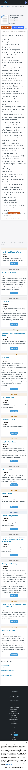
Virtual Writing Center (14, 713)
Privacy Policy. (8, 764)
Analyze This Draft (18, 27)
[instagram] (17, 697)
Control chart (4, 673)
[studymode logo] (9, 2)
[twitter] (14, 697)
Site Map (14, 739)
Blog (14, 737)
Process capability (5, 665)
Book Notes (14, 717)
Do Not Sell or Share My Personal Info (14, 767)
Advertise (13, 732)
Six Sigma (3, 668)
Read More (14, 263)
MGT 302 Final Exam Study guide (17, 17)
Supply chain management (7, 670)
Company (13, 730)
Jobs (11, 735)
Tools (10, 31)
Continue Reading (14, 213)
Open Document (6, 27)
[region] (14, 755)
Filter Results (22, 31)
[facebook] (10, 697)
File (3, 31)
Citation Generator (13, 719)
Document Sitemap (14, 707)
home (2, 6)
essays (7, 6)
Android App (14, 723)
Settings (16, 31)
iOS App (14, 721)
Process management (6, 675)
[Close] (26, 742)
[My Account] (26, 2)
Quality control (4, 678)
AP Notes (13, 715)
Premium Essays (14, 709)
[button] (2, 2)
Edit (7, 31)
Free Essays (14, 711)
